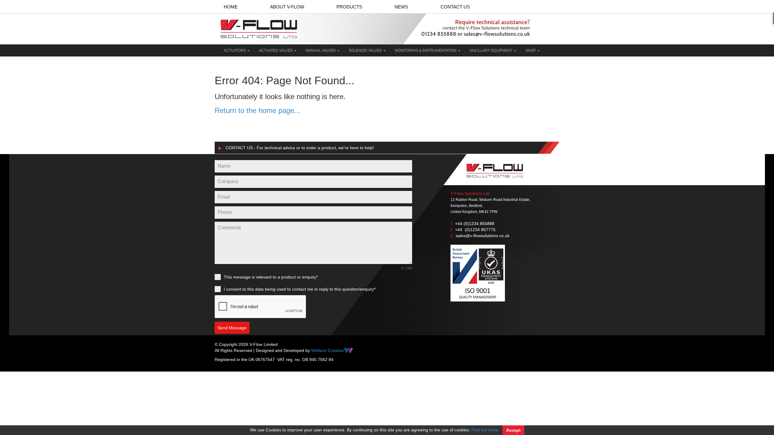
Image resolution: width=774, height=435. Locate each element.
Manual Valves (321, 50)
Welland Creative (327, 350)
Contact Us (455, 6)
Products (349, 6)
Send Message (232, 327)
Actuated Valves (276, 50)
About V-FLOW (287, 6)
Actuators (235, 50)
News (401, 6)
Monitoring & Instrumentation (426, 50)
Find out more (484, 429)
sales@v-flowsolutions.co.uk (482, 235)
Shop (531, 50)
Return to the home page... (258, 110)
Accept (513, 430)
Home (231, 6)
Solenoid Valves (366, 50)
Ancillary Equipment (491, 50)
